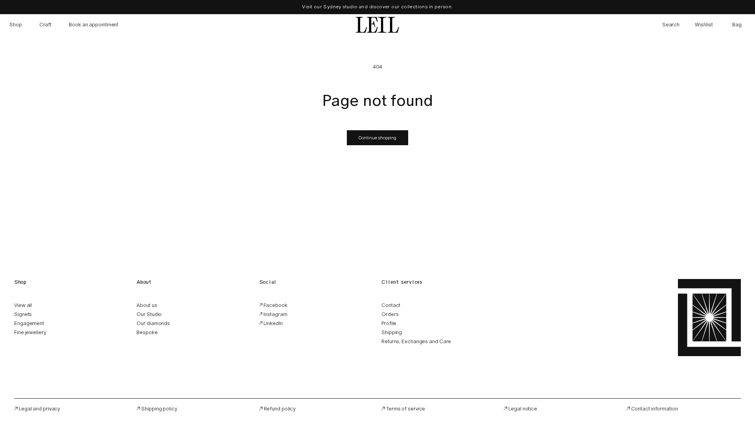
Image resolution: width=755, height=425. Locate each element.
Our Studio (149, 314)
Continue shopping (377, 137)
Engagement (29, 323)
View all (23, 305)
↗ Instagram (273, 314)
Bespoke (146, 332)
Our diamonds (153, 323)
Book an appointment (93, 25)
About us (146, 305)
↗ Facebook (273, 305)
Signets (23, 314)
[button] (671, 24)
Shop (15, 25)
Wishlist (704, 25)
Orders (389, 314)
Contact (390, 305)
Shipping (391, 332)
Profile (388, 323)
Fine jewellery (30, 332)
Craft (45, 25)
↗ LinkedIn (271, 323)
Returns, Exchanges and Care (416, 341)
